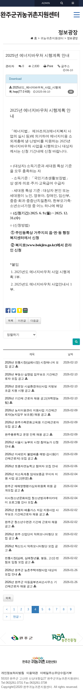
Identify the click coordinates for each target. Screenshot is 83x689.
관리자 (10, 66)
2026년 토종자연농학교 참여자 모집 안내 (31, 466)
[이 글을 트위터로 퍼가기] (13, 310)
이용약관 (32, 673)
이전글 (22, 320)
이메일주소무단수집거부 (56, 673)
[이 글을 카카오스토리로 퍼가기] (19, 310)
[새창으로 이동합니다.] (23, 637)
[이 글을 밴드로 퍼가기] (25, 310)
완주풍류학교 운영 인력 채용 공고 (27, 434)
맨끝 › (17, 616)
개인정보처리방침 (12, 673)
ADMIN (46, 3)
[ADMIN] (62, 3)
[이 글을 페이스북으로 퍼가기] (8, 310)
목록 (10, 320)
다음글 (35, 320)
